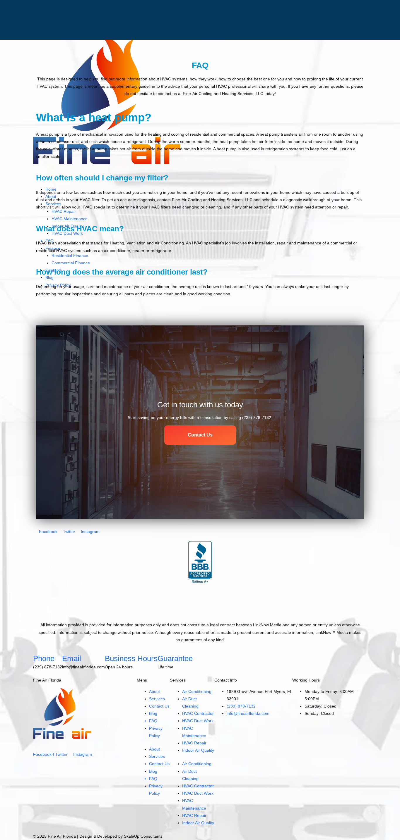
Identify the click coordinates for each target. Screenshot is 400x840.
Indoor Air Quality (198, 750)
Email (71, 658)
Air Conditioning (196, 691)
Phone (43, 658)
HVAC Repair (194, 743)
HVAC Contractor (198, 713)
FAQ (153, 720)
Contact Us (159, 706)
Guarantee (175, 658)
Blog (153, 713)
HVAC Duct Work (197, 720)
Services (157, 698)
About (154, 691)
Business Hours (131, 658)
